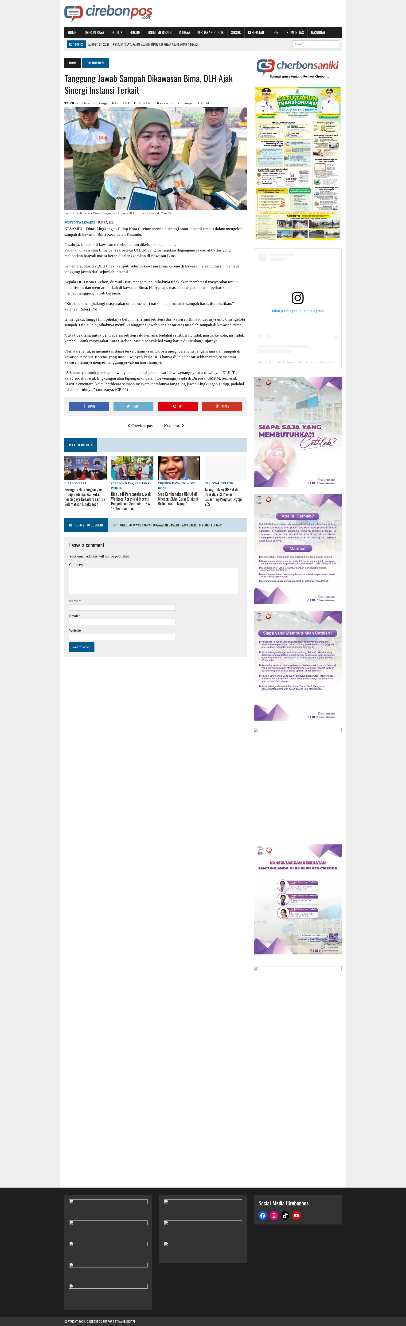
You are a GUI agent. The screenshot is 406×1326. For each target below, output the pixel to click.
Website (75, 630)
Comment (76, 565)
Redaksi (88, 222)
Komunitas (295, 32)
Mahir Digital (126, 1321)
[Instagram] (274, 1215)
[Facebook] (262, 1215)
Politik (116, 32)
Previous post (143, 426)
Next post (171, 426)
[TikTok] (285, 1215)
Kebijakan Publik (210, 32)
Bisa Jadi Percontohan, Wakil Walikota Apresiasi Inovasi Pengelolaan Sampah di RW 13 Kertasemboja (131, 501)
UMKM (203, 103)
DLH (126, 103)
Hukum (135, 32)
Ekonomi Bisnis (160, 32)
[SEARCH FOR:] (315, 44)
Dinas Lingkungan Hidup (101, 103)
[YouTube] (296, 1215)
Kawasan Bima (168, 103)
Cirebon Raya (93, 32)
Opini (275, 32)
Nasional (318, 32)
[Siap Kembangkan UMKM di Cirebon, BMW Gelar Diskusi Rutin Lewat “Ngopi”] (179, 477)
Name (74, 601)
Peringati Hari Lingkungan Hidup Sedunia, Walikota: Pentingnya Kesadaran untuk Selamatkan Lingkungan (84, 497)
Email (74, 616)
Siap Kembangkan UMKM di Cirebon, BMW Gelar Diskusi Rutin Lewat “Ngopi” (178, 499)
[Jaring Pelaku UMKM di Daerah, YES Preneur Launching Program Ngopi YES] (226, 477)
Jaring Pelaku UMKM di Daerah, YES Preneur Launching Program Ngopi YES (223, 496)
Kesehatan (256, 32)
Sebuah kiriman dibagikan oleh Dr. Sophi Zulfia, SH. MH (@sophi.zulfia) (311, 362)
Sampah (188, 103)
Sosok (236, 32)
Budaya (184, 32)
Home (72, 32)
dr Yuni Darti (143, 103)
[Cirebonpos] (108, 14)
